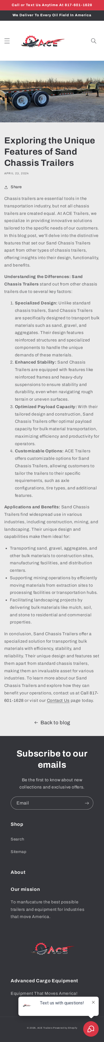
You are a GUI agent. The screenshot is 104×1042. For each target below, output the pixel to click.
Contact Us (58, 700)
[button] (7, 41)
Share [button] (16, 187)
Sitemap (18, 852)
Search (17, 839)
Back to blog (55, 722)
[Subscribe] (87, 803)
